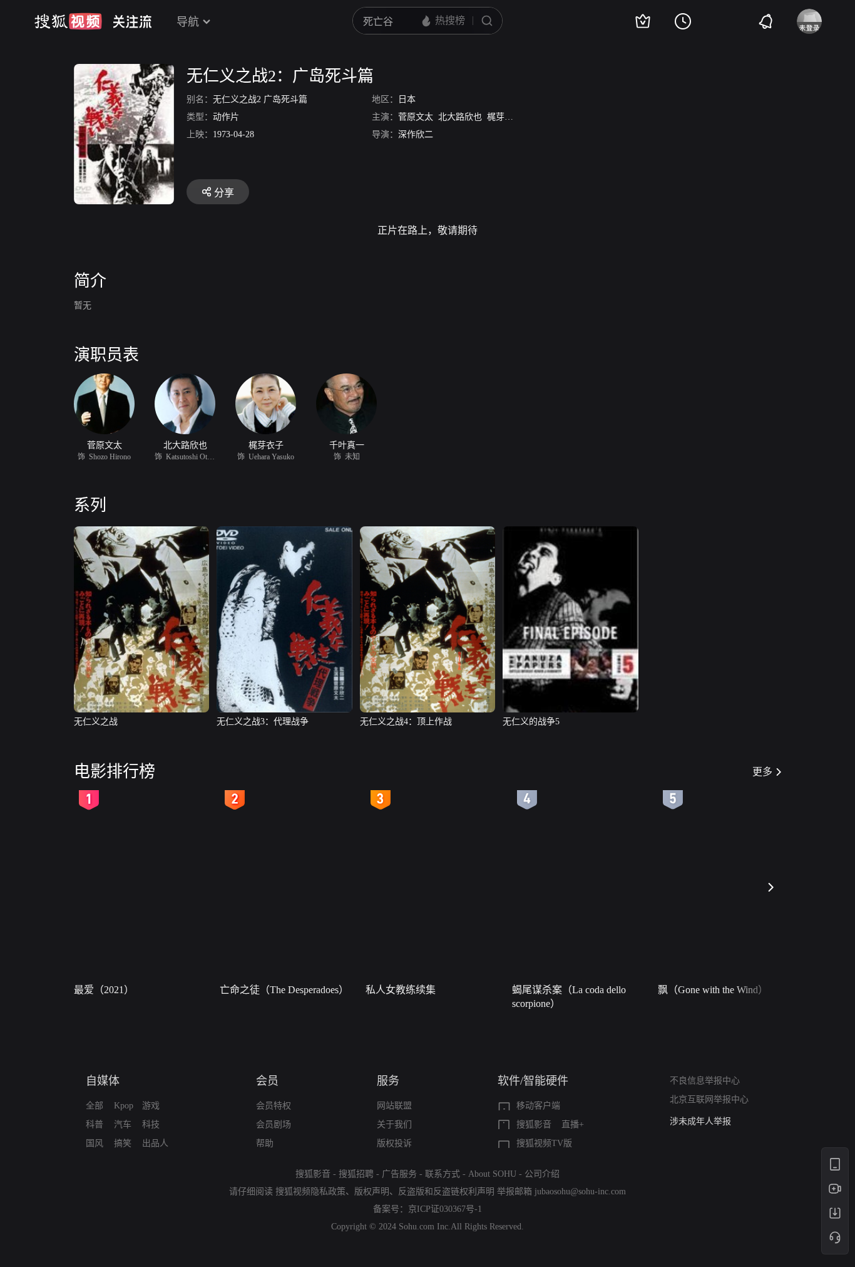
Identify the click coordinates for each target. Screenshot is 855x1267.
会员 (267, 1081)
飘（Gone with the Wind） (713, 989)
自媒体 (103, 1081)
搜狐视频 (68, 21)
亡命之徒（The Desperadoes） (284, 989)
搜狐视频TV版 (544, 1143)
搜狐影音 (533, 1124)
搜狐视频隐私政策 (310, 1191)
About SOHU (492, 1174)
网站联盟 (394, 1105)
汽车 (122, 1124)
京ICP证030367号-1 (445, 1209)
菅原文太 (415, 117)
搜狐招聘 (356, 1174)
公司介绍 (542, 1174)
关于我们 (394, 1124)
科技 (151, 1124)
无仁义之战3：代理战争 (263, 721)
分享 (224, 192)
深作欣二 (415, 134)
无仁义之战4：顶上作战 (406, 721)
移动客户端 (538, 1105)
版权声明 (371, 1191)
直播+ (572, 1124)
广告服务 (399, 1174)
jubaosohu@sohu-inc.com (580, 1191)
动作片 (226, 117)
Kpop (123, 1105)
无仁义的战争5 (531, 721)
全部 (94, 1105)
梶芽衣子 (504, 117)
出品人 (155, 1143)
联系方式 (442, 1174)
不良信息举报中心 (705, 1080)
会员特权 (273, 1105)
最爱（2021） (104, 989)
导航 (188, 22)
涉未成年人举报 (700, 1121)
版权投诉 (394, 1143)
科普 (94, 1124)
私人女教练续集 (401, 989)
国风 (94, 1143)
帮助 (265, 1143)
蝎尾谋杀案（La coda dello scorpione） (569, 996)
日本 (407, 99)
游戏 (151, 1105)
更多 (762, 771)
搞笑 (122, 1143)
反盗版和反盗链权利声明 (446, 1191)
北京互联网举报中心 (709, 1099)
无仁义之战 (96, 721)
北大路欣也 (460, 117)
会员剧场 (273, 1124)
